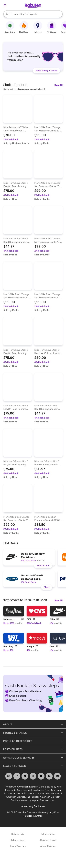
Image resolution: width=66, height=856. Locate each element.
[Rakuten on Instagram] (8, 776)
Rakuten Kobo (17, 840)
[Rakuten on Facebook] (24, 776)
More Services (18, 846)
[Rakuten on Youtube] (41, 776)
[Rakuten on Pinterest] (49, 776)
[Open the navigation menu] (4, 5)
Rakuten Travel (48, 840)
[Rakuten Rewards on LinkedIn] (57, 776)
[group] (17, 120)
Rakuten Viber (48, 833)
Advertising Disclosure (33, 806)
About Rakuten (48, 846)
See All (58, 85)
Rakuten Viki (17, 833)
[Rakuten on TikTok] (16, 776)
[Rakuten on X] (33, 776)
